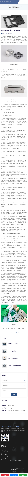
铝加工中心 (5, 36)
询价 (14, 394)
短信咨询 (23, 475)
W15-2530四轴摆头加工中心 (14, 365)
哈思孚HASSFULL (6, 41)
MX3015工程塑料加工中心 (13, 358)
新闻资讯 (14, 6)
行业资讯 (19, 6)
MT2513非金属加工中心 (13, 344)
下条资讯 (17, 332)
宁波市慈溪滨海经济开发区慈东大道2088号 (13, 460)
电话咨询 (5, 475)
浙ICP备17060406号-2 (15, 469)
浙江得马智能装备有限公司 (19, 468)
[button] (26, 2)
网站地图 (14, 471)
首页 (9, 6)
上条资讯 (10, 332)
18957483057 (11, 405)
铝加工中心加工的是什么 (14, 7)
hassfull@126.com (12, 408)
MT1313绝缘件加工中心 (12, 351)
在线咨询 (14, 475)
